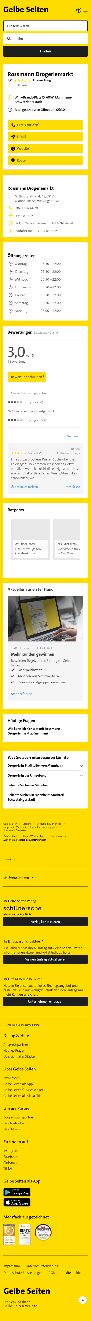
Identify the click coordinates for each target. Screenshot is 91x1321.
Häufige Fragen (14, 1050)
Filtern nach (72, 436)
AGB (51, 1273)
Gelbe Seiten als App (18, 1084)
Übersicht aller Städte (19, 1056)
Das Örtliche (12, 1129)
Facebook (10, 1157)
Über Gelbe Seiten (19, 1069)
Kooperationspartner (18, 1117)
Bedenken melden (26, 487)
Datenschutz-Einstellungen (23, 1273)
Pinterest (10, 1163)
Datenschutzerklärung (42, 1266)
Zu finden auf (15, 1141)
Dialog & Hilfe (16, 1035)
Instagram (10, 1151)
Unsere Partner (17, 1108)
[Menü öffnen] (85, 10)
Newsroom (11, 1078)
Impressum (11, 1266)
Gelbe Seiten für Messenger (23, 1090)
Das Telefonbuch (15, 1123)
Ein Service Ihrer (20, 1304)
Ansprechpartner (15, 1045)
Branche (9, 859)
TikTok (7, 1168)
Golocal (33, 453)
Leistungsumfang (16, 877)
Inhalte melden (72, 1273)
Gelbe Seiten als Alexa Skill (22, 1096)
